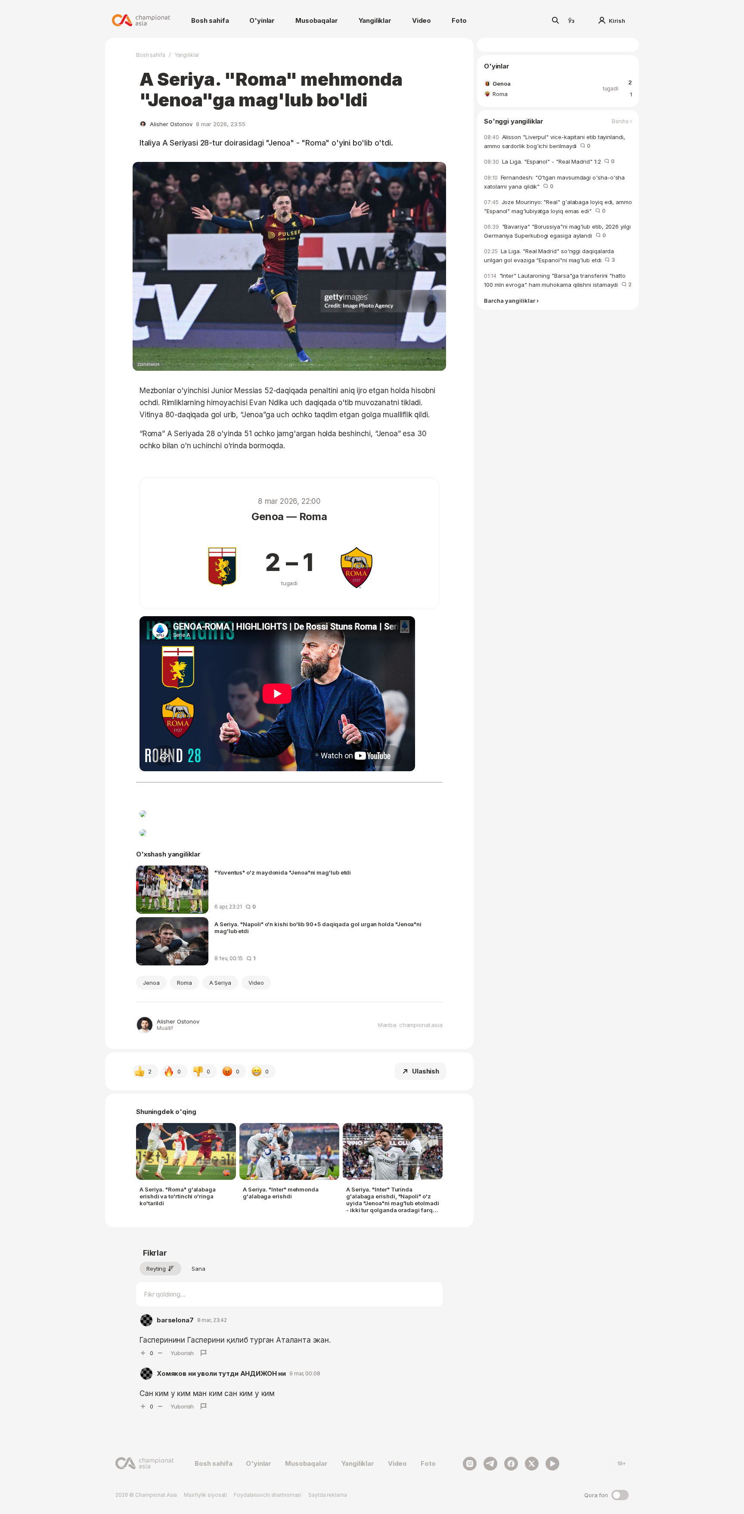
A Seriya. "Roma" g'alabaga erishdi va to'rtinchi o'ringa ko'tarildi (178, 1196)
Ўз (571, 20)
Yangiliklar (375, 20)
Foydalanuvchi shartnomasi (267, 1495)
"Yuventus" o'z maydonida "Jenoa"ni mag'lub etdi (282, 872)
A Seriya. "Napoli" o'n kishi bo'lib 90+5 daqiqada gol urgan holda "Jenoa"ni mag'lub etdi (318, 927)
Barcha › (622, 121)
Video (421, 20)
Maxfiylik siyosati (205, 1495)
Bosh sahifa (210, 20)
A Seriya (220, 982)
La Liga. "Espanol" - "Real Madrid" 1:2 (549, 161)
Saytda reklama (327, 1495)
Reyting (156, 1268)
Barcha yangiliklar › (511, 301)
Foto (459, 20)
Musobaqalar (316, 20)
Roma (184, 982)
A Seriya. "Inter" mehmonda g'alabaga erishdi (281, 1193)
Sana (198, 1268)
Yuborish (182, 1353)
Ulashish (425, 1071)
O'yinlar (262, 20)
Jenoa (151, 982)
